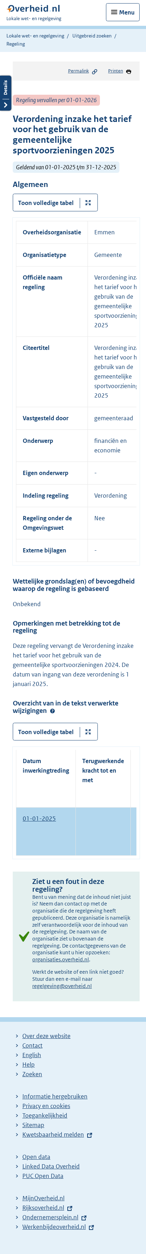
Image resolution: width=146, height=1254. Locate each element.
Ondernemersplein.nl (50, 1217)
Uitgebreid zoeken (92, 36)
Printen (115, 71)
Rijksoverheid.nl (43, 1208)
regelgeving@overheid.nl (62, 986)
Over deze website (46, 1036)
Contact (32, 1045)
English (31, 1055)
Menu (127, 12)
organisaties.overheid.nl (60, 959)
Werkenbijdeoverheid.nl (54, 1227)
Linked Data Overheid (51, 1166)
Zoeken (32, 1074)
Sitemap (33, 1125)
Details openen (5, 93)
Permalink (78, 71)
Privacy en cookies (46, 1106)
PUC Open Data (42, 1176)
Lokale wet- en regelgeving (35, 36)
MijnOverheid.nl (43, 1198)
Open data (36, 1157)
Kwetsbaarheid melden (53, 1134)
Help (28, 1064)
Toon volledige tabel (46, 203)
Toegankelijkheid (44, 1115)
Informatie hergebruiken (55, 1096)
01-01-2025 (39, 818)
